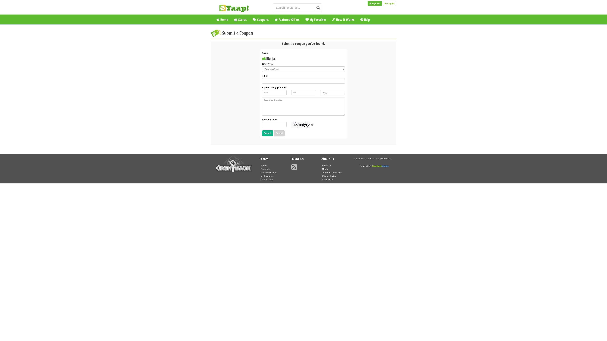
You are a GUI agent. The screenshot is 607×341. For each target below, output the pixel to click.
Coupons (262, 19)
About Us (326, 165)
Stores (242, 19)
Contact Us (327, 179)
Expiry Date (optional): (274, 87)
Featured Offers (288, 19)
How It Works (344, 19)
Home (224, 19)
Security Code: (270, 119)
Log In (390, 3)
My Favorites (317, 19)
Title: (265, 76)
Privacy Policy (329, 176)
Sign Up (375, 3)
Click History (267, 179)
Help (366, 19)
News (325, 169)
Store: (265, 53)
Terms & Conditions (332, 172)
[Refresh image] (312, 124)
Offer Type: (268, 64)
